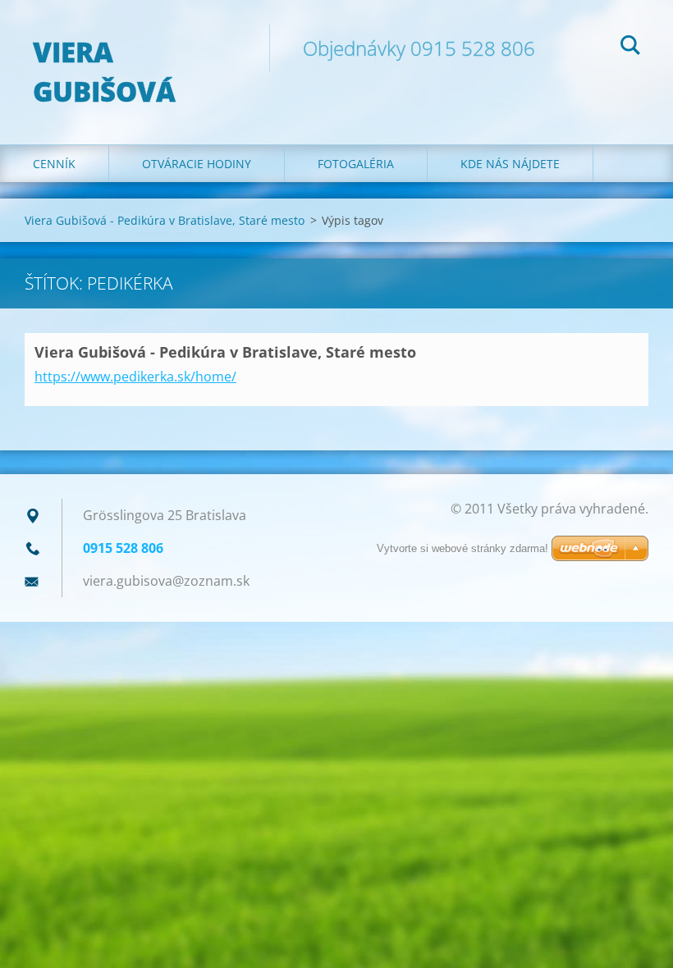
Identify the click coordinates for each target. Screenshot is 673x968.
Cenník (54, 163)
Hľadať (630, 47)
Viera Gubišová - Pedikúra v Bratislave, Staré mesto (164, 220)
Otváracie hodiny (196, 163)
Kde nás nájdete (510, 163)
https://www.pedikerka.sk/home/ (135, 377)
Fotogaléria (356, 163)
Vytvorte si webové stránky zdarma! (462, 548)
